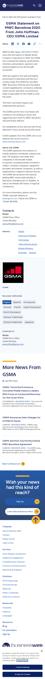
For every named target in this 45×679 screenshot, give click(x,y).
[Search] (34, 5)
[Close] (41, 651)
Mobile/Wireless (25, 248)
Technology (23, 240)
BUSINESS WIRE (29, 52)
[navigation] (40, 5)
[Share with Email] (29, 44)
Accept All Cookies (22, 674)
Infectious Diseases (27, 235)
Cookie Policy (22, 660)
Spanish (17, 302)
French (17, 307)
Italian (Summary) (32, 307)
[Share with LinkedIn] (12, 44)
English (7, 302)
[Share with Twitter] (18, 44)
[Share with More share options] (40, 44)
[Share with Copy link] (34, 44)
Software (22, 252)
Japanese (29, 322)
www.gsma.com (9, 198)
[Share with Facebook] (24, 44)
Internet (32, 252)
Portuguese (29, 302)
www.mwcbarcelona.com (13, 141)
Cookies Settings (22, 667)
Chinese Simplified (13, 322)
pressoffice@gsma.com (13, 224)
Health (21, 231)
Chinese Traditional (13, 317)
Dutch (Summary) (12, 312)
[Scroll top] (36, 520)
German (7, 307)
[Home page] (12, 5)
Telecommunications (27, 244)
